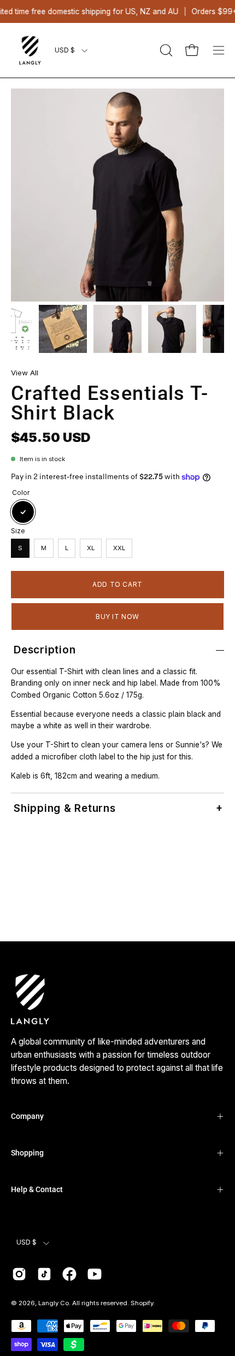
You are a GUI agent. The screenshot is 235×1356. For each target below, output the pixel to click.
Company (27, 1116)
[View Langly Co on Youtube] (94, 1274)
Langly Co (53, 1303)
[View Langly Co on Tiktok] (44, 1274)
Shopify (142, 1303)
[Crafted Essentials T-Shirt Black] (62, 328)
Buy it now (117, 616)
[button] (165, 50)
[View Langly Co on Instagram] (19, 1274)
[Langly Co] (30, 50)
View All (24, 372)
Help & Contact (37, 1189)
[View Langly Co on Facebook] (69, 1274)
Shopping (27, 1152)
